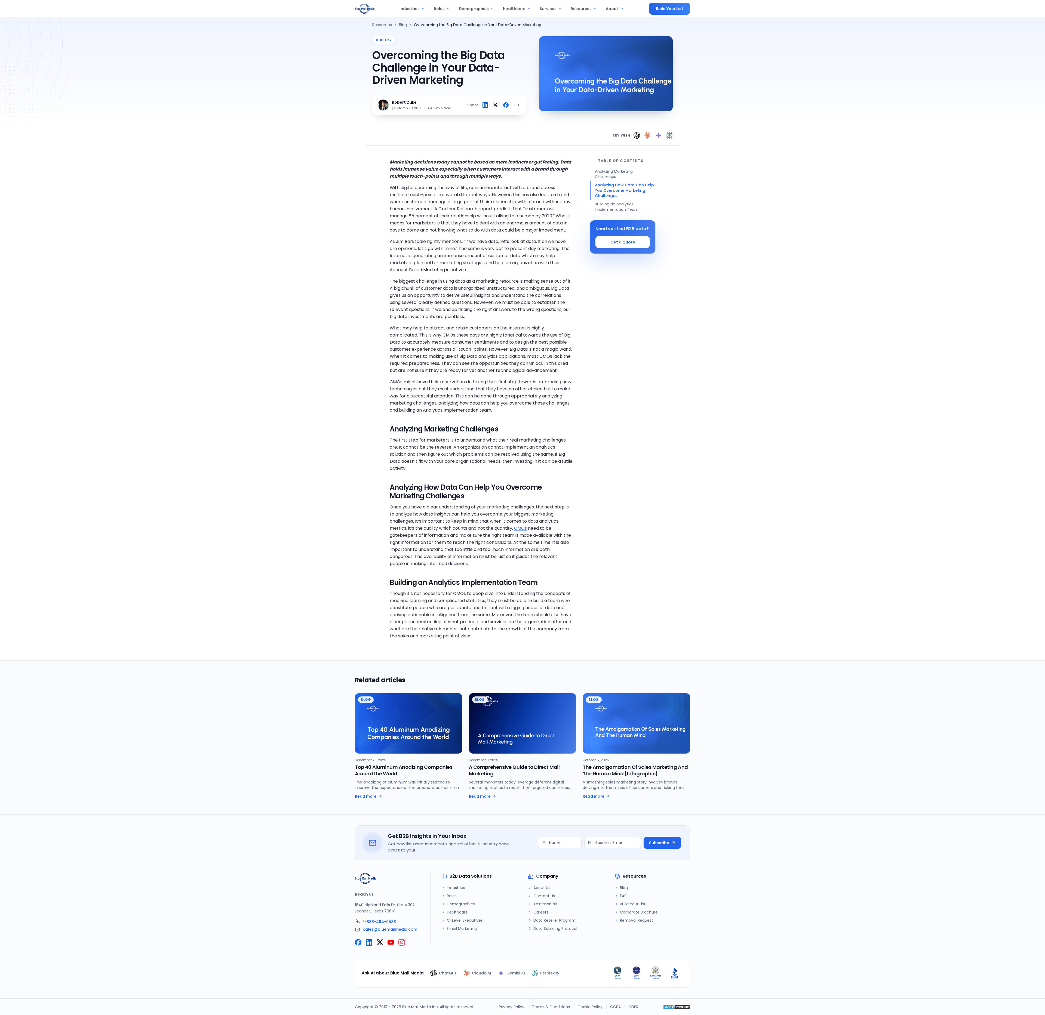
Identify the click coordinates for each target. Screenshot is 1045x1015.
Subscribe (659, 843)
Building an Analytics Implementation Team (616, 206)
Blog (403, 24)
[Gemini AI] (658, 135)
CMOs (520, 528)
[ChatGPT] (637, 135)
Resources (581, 8)
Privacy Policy (511, 1007)
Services (548, 8)
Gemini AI (515, 973)
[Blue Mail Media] (364, 9)
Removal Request (636, 920)
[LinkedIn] (369, 942)
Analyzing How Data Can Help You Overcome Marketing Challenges (624, 190)
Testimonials (545, 904)
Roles (439, 8)
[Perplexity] (669, 135)
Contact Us (544, 896)
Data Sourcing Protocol (555, 928)
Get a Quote (622, 242)
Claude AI (481, 973)
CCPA (615, 1007)
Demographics (474, 8)
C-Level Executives (465, 920)
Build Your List (669, 8)
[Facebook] (358, 942)
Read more (366, 796)
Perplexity (549, 973)
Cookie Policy (590, 1007)
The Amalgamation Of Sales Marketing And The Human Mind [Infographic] (635, 770)
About (612, 8)
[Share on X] (495, 105)
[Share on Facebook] (506, 105)
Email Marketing (462, 928)
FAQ (624, 896)
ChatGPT (448, 973)
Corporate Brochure (639, 912)
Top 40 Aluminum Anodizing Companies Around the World (403, 770)
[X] (380, 942)
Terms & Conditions (551, 1007)
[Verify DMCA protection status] (676, 1007)
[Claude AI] (647, 135)
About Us (541, 887)
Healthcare (514, 8)
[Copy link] (516, 105)
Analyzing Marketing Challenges (614, 174)
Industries (409, 8)
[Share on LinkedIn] (485, 105)
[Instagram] (401, 942)
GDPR (633, 1007)
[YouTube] (391, 942)
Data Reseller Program (554, 920)
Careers (540, 912)
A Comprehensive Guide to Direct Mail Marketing (514, 770)
